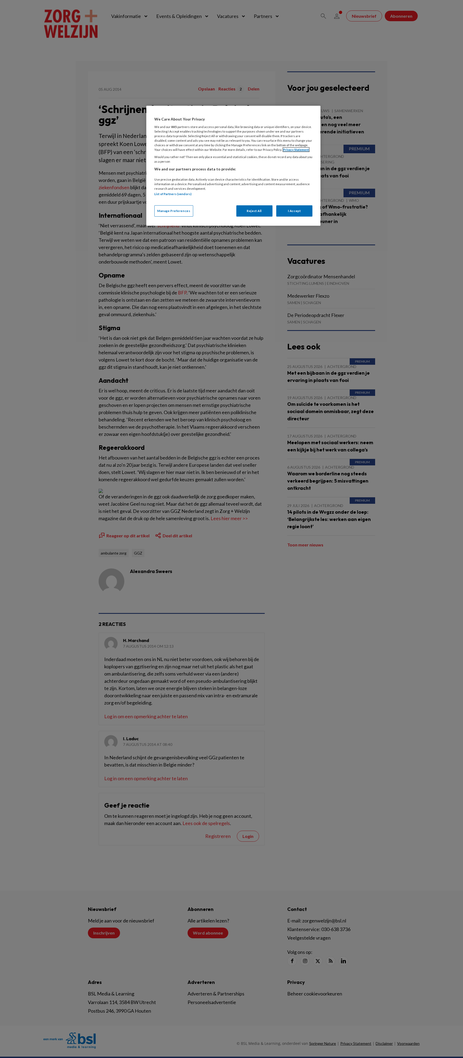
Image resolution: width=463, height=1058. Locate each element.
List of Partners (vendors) (173, 194)
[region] (233, 166)
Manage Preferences (173, 211)
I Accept (294, 211)
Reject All (254, 211)
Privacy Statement (296, 149)
